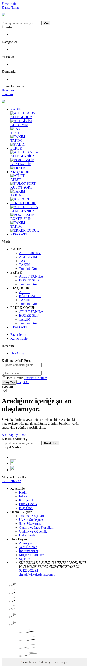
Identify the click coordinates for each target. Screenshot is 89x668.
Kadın (23, 492)
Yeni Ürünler (28, 547)
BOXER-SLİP (20, 164)
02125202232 (11, 481)
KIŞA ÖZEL (19, 234)
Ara (46, 23)
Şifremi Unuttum (35, 378)
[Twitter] (13, 470)
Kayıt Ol (23, 382)
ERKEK (16, 148)
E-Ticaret (33, 662)
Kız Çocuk (26, 500)
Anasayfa (25, 543)
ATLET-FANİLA (22, 156)
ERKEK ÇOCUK (23, 203)
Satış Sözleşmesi (30, 523)
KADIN (16, 109)
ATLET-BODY (21, 117)
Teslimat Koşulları (31, 516)
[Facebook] (11, 457)
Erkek (23, 496)
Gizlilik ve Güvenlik (33, 531)
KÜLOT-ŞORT (21, 187)
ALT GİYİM (19, 125)
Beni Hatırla (15, 378)
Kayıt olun (50, 443)
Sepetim (24, 559)
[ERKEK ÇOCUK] (24, 230)
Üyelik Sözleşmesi (31, 520)
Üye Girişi (17, 353)
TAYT (14, 133)
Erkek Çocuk (28, 504)
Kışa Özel (26, 508)
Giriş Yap (9, 382)
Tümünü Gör (28, 268)
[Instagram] (13, 464)
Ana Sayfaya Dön (14, 435)
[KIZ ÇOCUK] (21, 199)
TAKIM (16, 140)
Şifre (5, 369)
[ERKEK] (18, 168)
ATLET (15, 179)
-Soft (25, 662)
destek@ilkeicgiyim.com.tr (37, 574)
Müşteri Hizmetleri (31, 555)
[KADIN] (17, 144)
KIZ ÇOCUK (20, 172)
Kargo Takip (10, 7)
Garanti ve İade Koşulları (36, 527)
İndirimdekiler (28, 551)
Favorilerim (9, 3)
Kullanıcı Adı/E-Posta (17, 360)
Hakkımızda (27, 535)
